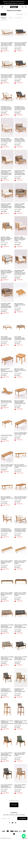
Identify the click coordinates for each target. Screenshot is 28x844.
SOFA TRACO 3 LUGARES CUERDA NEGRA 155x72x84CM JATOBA (20, 626)
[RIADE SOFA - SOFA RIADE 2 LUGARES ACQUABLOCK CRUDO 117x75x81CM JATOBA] (20, 517)
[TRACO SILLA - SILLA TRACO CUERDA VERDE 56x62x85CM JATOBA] (20, 741)
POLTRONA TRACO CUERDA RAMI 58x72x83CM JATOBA (19, 690)
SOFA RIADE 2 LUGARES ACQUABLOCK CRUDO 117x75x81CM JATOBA (20, 530)
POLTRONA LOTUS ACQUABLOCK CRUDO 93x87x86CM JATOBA (6, 108)
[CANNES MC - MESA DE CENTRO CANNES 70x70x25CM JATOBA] (20, 292)
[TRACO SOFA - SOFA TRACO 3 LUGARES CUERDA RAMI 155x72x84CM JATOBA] (7, 613)
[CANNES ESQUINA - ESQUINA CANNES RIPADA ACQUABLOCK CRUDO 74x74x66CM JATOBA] (20, 225)
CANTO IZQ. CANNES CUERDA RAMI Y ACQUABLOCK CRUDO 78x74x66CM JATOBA (6, 205)
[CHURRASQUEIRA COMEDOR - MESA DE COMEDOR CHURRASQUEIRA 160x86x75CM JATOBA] (20, 389)
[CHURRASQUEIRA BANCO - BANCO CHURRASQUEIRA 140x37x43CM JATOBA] (20, 421)
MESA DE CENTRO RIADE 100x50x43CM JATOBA (20, 497)
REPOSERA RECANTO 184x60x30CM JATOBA (6, 401)
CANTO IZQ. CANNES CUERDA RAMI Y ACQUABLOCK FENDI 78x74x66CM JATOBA (19, 205)
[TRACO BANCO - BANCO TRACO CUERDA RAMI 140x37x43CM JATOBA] (20, 549)
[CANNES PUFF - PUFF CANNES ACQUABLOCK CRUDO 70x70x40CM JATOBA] (7, 325)
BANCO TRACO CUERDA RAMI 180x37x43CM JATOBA (7, 562)
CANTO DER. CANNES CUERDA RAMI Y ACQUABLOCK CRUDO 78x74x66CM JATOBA (6, 172)
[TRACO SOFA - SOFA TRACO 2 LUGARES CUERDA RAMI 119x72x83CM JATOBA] (7, 645)
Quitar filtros (3, 19)
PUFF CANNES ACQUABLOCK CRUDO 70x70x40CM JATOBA (6, 338)
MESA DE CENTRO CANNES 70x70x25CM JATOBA (19, 305)
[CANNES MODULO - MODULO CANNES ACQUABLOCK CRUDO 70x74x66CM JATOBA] (7, 127)
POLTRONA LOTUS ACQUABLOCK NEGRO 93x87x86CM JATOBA (19, 108)
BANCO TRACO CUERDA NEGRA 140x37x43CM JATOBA (20, 594)
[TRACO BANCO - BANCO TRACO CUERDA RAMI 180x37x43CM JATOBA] (7, 549)
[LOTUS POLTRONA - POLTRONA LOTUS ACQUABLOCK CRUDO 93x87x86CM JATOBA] (7, 95)
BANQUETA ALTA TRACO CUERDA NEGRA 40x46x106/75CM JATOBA (20, 722)
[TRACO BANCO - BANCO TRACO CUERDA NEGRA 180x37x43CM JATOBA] (7, 581)
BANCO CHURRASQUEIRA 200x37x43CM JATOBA (7, 465)
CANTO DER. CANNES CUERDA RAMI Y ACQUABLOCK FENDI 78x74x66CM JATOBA (19, 172)
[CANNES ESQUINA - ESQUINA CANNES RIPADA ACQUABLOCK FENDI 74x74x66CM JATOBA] (7, 225)
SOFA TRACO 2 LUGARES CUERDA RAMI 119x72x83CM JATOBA (7, 658)
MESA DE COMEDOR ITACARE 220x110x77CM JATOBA (20, 466)
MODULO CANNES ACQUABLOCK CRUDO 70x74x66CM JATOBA (6, 140)
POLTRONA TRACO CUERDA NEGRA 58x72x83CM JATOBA (6, 690)
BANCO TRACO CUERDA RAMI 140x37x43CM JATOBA (20, 562)
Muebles (10, 17)
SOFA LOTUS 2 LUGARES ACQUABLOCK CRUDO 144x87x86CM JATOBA (7, 76)
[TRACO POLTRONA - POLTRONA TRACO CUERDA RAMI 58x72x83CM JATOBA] (20, 677)
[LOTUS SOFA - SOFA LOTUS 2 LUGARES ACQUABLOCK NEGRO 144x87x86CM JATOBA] (20, 63)
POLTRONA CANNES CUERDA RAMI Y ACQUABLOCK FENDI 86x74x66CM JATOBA (6, 305)
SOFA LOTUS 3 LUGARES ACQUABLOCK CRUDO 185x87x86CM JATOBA (7, 44)
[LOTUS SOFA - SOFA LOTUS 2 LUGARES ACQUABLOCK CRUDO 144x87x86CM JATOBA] (7, 63)
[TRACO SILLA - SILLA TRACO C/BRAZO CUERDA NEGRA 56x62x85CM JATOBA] (7, 773)
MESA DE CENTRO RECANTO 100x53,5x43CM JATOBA (7, 370)
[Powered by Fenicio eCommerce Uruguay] (25, 838)
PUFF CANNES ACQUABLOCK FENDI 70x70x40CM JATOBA (19, 338)
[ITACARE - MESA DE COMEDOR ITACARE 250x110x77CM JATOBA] (7, 485)
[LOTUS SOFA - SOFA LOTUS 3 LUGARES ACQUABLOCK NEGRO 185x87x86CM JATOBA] (20, 31)
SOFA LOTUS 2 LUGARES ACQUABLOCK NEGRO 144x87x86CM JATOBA (20, 76)
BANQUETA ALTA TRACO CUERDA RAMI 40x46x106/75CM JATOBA (7, 722)
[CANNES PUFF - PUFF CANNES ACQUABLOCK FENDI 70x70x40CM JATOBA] (20, 325)
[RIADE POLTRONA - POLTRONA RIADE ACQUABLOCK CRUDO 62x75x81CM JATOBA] (7, 517)
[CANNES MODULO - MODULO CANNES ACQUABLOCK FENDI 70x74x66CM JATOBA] (20, 127)
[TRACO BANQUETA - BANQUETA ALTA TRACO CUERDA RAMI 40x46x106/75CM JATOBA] (7, 709)
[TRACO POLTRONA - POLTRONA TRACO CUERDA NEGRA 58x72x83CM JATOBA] (7, 677)
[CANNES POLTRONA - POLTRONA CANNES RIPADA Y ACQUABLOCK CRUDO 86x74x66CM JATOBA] (7, 259)
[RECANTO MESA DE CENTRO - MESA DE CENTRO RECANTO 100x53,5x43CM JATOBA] (7, 357)
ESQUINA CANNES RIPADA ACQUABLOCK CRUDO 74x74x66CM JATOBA (20, 239)
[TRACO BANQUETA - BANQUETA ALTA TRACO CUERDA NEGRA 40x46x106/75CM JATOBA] (20, 709)
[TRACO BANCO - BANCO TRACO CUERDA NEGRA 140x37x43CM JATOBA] (20, 581)
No (18, 17)
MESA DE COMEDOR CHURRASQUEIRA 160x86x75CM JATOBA (20, 402)
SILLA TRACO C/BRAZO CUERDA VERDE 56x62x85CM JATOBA (6, 754)
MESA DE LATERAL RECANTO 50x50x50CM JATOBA (20, 370)
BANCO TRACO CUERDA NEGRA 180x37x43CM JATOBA (7, 594)
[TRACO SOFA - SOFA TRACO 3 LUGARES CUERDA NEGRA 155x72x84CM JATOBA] (20, 613)
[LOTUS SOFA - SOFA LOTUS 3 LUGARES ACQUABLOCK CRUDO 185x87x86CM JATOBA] (7, 31)
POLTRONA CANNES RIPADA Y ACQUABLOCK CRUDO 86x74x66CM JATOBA (7, 272)
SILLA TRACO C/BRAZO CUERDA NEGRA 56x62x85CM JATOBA (6, 786)
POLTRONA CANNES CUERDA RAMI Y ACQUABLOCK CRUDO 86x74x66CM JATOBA (19, 272)
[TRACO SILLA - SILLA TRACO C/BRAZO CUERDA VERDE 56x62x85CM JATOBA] (7, 741)
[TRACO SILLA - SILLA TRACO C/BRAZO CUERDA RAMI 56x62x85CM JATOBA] (20, 773)
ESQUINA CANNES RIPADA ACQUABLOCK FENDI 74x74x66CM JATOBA (6, 239)
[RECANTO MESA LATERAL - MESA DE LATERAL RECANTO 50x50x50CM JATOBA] (20, 357)
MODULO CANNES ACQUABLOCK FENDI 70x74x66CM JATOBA (19, 140)
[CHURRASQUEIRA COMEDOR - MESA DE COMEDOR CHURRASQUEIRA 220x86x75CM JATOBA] (7, 421)
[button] (3, 3)
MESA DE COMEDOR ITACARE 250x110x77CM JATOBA (7, 498)
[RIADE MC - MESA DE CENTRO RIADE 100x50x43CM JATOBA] (20, 485)
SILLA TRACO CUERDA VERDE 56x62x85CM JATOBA (20, 754)
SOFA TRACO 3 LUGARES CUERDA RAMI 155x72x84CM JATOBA (7, 626)
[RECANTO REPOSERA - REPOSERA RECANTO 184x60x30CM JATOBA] (7, 389)
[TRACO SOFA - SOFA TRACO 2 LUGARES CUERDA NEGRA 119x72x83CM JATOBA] (20, 645)
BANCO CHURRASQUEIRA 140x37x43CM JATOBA (20, 433)
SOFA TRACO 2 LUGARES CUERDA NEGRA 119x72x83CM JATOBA (20, 658)
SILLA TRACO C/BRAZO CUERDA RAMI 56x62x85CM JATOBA (20, 786)
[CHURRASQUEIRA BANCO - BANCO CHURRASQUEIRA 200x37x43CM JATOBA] (7, 453)
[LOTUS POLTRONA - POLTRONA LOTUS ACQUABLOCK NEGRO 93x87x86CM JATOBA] (20, 95)
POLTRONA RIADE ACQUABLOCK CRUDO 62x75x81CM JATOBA (6, 530)
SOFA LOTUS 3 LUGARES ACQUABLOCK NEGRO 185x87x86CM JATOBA (20, 44)
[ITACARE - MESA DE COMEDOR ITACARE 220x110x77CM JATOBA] (20, 453)
